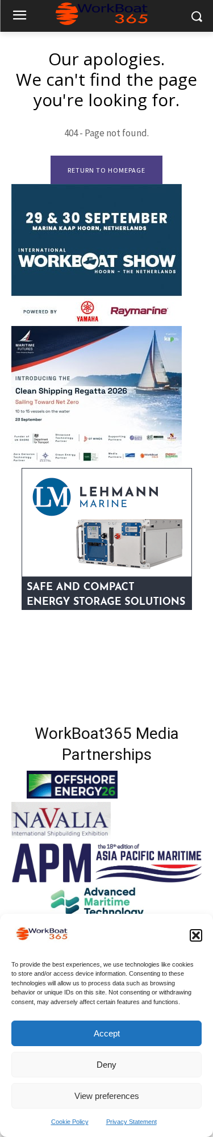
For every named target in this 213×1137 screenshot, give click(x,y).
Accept (107, 1033)
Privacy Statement (131, 1121)
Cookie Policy (70, 1121)
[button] (196, 935)
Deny (106, 1064)
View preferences (106, 1096)
